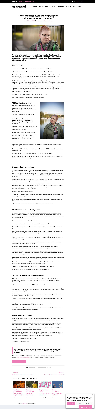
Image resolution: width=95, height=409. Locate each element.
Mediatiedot (47, 6)
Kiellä (80, 403)
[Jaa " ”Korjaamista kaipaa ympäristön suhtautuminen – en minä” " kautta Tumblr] (36, 367)
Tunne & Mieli (34, 6)
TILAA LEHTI (19, 362)
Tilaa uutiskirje (61, 6)
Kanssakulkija (47, 21)
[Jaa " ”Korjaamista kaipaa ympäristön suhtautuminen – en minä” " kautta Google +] (34, 367)
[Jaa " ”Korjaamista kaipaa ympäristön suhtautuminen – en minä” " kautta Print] (50, 367)
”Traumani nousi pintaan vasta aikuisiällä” (26, 1)
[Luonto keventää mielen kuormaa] (32, 384)
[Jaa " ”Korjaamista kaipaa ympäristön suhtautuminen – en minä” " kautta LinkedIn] (41, 367)
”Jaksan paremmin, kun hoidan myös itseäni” (18, 392)
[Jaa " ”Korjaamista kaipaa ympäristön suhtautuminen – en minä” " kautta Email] (47, 367)
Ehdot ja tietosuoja (77, 6)
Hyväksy (71, 403)
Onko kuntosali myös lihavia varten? (57, 392)
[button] (92, 394)
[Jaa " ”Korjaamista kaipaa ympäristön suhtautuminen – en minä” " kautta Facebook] (30, 367)
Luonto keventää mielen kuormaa (30, 392)
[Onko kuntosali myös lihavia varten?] (57, 384)
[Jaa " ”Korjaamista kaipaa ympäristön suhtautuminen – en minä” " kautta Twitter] (32, 367)
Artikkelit (41, 6)
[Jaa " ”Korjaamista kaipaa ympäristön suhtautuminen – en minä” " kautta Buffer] (43, 367)
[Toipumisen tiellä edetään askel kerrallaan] (45, 384)
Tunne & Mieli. (24, 403)
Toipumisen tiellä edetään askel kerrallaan (45, 392)
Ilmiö (43, 21)
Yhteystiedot (68, 6)
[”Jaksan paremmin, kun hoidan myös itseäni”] (19, 384)
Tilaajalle (54, 6)
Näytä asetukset (89, 403)
